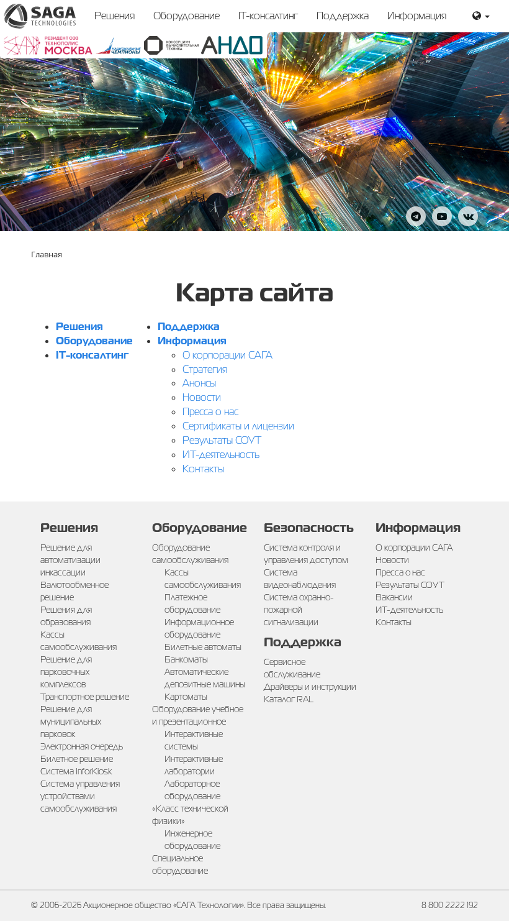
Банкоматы (186, 659)
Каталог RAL (288, 699)
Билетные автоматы (202, 647)
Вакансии (394, 597)
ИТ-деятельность (220, 454)
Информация (416, 15)
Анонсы (199, 383)
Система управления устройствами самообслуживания (80, 796)
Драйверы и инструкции (310, 686)
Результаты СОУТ (221, 440)
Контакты (203, 468)
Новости (201, 397)
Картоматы (185, 696)
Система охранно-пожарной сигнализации (299, 610)
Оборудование (186, 15)
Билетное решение (76, 758)
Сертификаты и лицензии (238, 426)
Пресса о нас (210, 411)
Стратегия (204, 369)
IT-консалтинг (268, 15)
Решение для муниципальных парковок (70, 721)
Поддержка (343, 15)
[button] (481, 16)
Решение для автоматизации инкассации (70, 560)
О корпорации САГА (227, 355)
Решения (114, 15)
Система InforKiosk (76, 771)
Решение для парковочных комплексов (66, 672)
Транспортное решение (84, 696)
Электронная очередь (81, 746)
